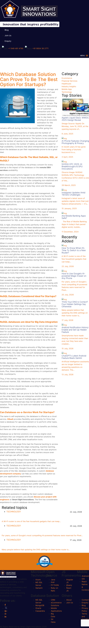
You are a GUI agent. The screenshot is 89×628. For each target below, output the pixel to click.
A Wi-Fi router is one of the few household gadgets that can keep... (31, 521)
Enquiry (8, 41)
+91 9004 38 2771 (40, 48)
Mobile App (67, 89)
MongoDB (39, 605)
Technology (67, 92)
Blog (7, 30)
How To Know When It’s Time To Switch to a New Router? (39, 517)
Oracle (38, 608)
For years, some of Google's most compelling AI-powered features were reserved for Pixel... (42, 535)
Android (85, 576)
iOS (83, 579)
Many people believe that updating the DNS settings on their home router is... (36, 549)
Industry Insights (69, 86)
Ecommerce (67, 78)
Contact (85, 600)
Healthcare (66, 84)
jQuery (69, 585)
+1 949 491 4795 (15, 48)
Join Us (8, 35)
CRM (53, 600)
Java (53, 579)
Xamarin (39, 588)
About (69, 600)
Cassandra (40, 611)
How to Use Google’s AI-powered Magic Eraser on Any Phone (41, 531)
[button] (82, 55)
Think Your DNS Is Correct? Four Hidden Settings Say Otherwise (43, 545)
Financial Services (69, 81)
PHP (53, 582)
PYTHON (55, 585)
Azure (38, 579)
